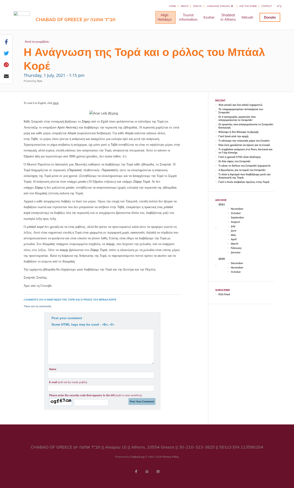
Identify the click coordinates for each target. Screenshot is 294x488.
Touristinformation (188, 17)
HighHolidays (165, 17)
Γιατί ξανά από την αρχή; (233, 136)
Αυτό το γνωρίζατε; (37, 41)
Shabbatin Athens (228, 17)
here (56, 103)
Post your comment (66, 318)
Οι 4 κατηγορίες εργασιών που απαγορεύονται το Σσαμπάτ (237, 118)
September (237, 217)
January (235, 252)
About (185, 6)
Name (52, 369)
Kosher (209, 17)
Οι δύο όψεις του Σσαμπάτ (234, 161)
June (233, 230)
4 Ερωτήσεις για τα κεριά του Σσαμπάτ (242, 170)
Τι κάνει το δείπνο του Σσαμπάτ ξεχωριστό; (244, 165)
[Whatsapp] (147, 471)
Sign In (197, 6)
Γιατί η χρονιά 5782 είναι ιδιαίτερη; (239, 157)
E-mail (68, 382)
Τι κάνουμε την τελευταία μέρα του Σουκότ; (244, 140)
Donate (270, 17)
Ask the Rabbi (248, 6)
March (234, 243)
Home (172, 6)
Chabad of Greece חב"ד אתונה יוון (76, 19)
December (237, 263)
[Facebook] (136, 471)
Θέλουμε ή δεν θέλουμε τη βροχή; (238, 132)
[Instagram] (158, 471)
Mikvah (247, 17)
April (234, 239)
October (236, 213)
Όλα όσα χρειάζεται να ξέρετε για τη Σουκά (244, 145)
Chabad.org (137, 456)
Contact (266, 6)
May (233, 235)
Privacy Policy (171, 456)
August (235, 221)
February (236, 248)
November (237, 208)
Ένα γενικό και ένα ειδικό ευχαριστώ (240, 104)
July (233, 226)
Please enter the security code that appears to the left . (95, 395)
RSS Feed (224, 294)
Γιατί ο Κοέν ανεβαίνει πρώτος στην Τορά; (244, 182)
